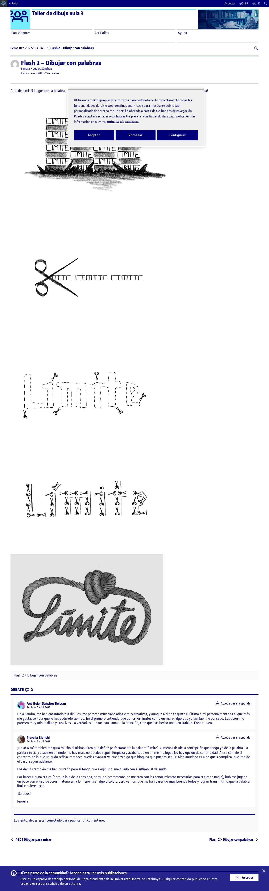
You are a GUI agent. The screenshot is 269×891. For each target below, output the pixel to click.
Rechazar (135, 135)
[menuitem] (3, 3)
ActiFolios (102, 33)
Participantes (20, 33)
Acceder (247, 877)
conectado (54, 820)
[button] (255, 48)
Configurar (177, 135)
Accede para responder (236, 703)
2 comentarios (53, 73)
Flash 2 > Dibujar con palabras (35, 675)
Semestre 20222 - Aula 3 (28, 48)
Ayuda (182, 33)
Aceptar (94, 135)
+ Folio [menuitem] (13, 3)
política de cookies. (123, 122)
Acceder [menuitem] (229, 3)
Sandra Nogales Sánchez (36, 69)
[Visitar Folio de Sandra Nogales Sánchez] (15, 64)
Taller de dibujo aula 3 (57, 13)
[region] (136, 118)
